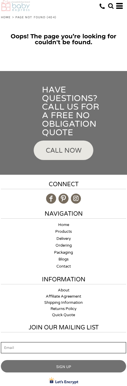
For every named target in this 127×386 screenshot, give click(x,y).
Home (6, 17)
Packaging (63, 252)
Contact (63, 266)
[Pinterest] (63, 199)
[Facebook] (51, 199)
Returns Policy (63, 308)
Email (6, 338)
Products (63, 231)
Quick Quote (63, 315)
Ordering (64, 245)
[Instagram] (76, 199)
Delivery (63, 238)
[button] (111, 6)
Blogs (63, 259)
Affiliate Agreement (63, 296)
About (63, 290)
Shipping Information (63, 302)
